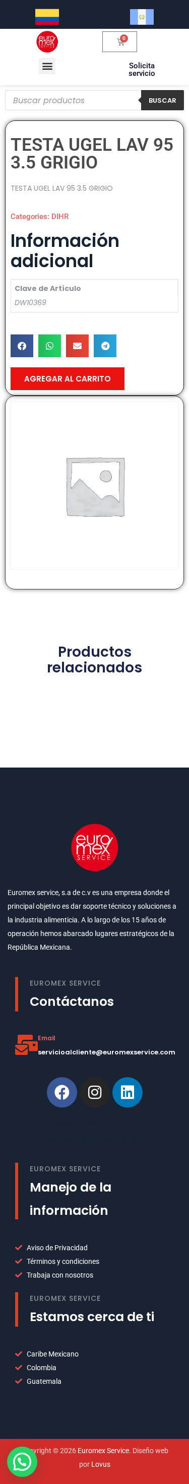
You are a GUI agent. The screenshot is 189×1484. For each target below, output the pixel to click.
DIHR (60, 216)
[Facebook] (62, 1092)
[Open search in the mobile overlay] (94, 100)
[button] (47, 66)
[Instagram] (95, 1092)
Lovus (100, 1464)
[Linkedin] (127, 1092)
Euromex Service (103, 1451)
